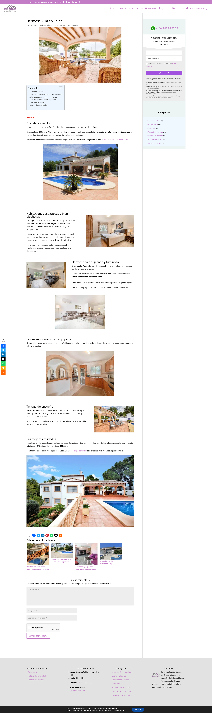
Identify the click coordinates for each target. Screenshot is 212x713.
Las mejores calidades (39, 105)
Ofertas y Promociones (57, 25)
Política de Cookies (36, 680)
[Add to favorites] (3, 368)
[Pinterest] (79, 2)
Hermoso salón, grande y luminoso (44, 97)
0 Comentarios (73, 25)
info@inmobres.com (76, 690)
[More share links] (60, 535)
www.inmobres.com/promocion (115, 140)
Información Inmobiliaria (155, 132)
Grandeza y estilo (37, 91)
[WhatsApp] (51, 535)
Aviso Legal (32, 672)
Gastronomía (151, 128)
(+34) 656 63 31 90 (167, 28)
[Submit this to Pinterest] (47, 535)
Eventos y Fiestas (152, 125)
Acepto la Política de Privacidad (161, 65)
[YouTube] (76, 2)
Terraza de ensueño (38, 102)
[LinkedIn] (73, 2)
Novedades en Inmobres (155, 136)
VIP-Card (139, 9)
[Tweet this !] (38, 535)
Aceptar (138, 709)
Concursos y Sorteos (153, 121)
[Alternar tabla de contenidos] (59, 88)
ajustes (122, 711)
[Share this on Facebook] (34, 535)
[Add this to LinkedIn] (42, 535)
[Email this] (56, 535)
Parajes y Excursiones (154, 143)
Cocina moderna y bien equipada (43, 100)
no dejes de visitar (79, 451)
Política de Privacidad (37, 676)
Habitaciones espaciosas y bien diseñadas (46, 94)
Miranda (32, 25)
